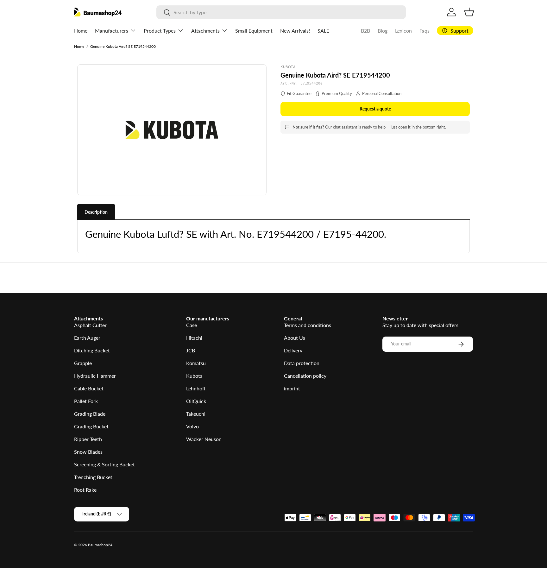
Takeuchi (195, 414)
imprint (292, 388)
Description (96, 212)
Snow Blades (88, 452)
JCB (190, 350)
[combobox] (281, 12)
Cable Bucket (89, 388)
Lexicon (403, 31)
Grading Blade (89, 414)
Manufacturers (111, 31)
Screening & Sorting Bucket (104, 464)
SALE (323, 31)
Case (191, 325)
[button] (469, 12)
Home (80, 31)
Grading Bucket (91, 426)
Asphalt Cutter (90, 325)
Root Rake (85, 490)
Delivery (293, 350)
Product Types (160, 31)
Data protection (301, 363)
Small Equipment (254, 31)
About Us (294, 338)
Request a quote (375, 108)
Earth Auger (87, 338)
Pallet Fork (86, 401)
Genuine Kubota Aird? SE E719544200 (123, 46)
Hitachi (194, 338)
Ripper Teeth (88, 439)
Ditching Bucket (92, 350)
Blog (382, 31)
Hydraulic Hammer (95, 376)
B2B (365, 31)
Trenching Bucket (93, 477)
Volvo (192, 426)
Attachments (205, 31)
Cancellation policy (305, 376)
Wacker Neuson (204, 439)
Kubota (194, 376)
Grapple (83, 363)
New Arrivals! (295, 31)
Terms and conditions (307, 325)
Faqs (424, 31)
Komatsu (196, 363)
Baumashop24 (100, 544)
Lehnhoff (196, 388)
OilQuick (196, 401)
